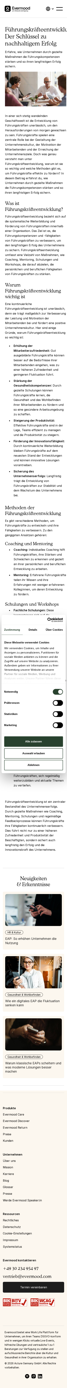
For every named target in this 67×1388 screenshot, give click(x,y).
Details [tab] (33, 629)
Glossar (8, 1187)
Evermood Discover (16, 1121)
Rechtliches (11, 1220)
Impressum (10, 1240)
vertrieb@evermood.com (27, 1276)
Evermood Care (13, 1114)
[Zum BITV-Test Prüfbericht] (15, 1302)
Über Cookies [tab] (54, 629)
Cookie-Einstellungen (17, 1233)
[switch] (58, 703)
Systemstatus (12, 1246)
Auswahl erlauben (33, 753)
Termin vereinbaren (33, 1287)
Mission (8, 1167)
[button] (50, 8)
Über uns (9, 1161)
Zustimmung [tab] (12, 629)
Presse (7, 1193)
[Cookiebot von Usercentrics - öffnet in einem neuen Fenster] (48, 620)
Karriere (8, 1174)
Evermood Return (15, 1127)
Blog (6, 1180)
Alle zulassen (33, 741)
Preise (7, 1134)
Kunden (8, 1140)
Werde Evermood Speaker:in (22, 1200)
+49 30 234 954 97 (21, 1268)
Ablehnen (33, 764)
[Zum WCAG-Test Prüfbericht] (43, 1302)
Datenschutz (12, 1227)
